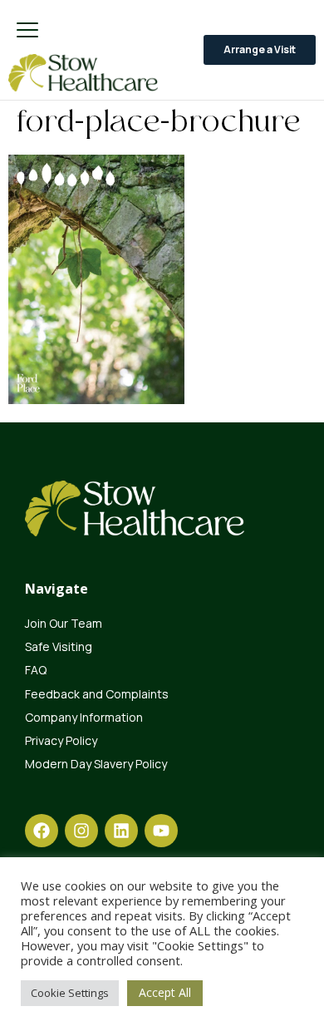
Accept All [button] (165, 992)
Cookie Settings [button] (70, 992)
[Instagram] (81, 830)
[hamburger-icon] (27, 31)
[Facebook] (41, 830)
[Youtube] (161, 830)
